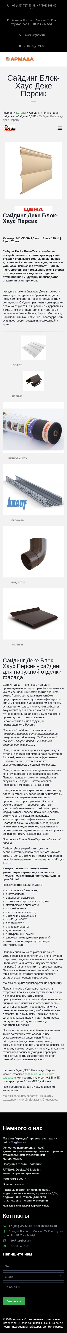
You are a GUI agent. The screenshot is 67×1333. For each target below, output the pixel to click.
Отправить (14, 1301)
